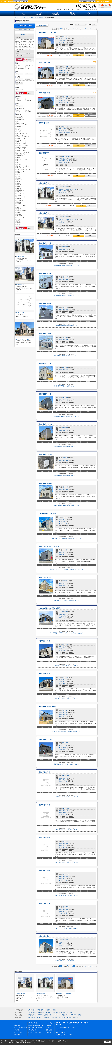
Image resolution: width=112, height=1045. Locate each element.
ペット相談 (20, 116)
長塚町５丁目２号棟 (44, 93)
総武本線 (61, 69)
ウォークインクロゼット (24, 159)
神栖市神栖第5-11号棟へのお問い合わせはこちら (66, 475)
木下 (67, 126)
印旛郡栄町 (48, 1010)
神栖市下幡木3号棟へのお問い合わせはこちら (66, 862)
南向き (19, 181)
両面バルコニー (21, 142)
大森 (67, 939)
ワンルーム (20, 65)
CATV (19, 164)
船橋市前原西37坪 (44, 153)
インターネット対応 (23, 166)
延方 (64, 554)
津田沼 (65, 162)
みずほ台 (69, 1012)
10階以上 (20, 174)
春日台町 (48, 1012)
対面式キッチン (21, 150)
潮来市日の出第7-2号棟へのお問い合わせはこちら (66, 600)
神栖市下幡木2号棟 (44, 805)
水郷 (64, 40)
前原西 (67, 156)
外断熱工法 (20, 219)
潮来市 (64, 550)
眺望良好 (20, 126)
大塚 (67, 186)
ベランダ (20, 130)
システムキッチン (22, 149)
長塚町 (67, 66)
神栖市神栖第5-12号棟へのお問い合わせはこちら (66, 505)
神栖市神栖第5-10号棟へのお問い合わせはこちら (66, 446)
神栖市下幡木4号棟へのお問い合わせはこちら (66, 895)
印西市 (64, 126)
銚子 (65, 70)
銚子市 (64, 66)
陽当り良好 (20, 118)
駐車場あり (20, 191)
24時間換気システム (23, 136)
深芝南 (67, 710)
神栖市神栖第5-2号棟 (45, 273)
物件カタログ (18, 1034)
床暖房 (19, 157)
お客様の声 (48, 1025)
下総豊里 (44, 1017)
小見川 (65, 38)
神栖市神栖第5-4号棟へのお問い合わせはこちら (66, 355)
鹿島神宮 (65, 249)
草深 (57, 1012)
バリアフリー (21, 217)
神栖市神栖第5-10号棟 (45, 424)
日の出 (67, 550)
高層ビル (20, 195)
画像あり (19, 111)
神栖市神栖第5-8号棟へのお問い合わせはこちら (66, 386)
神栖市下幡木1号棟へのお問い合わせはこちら (66, 797)
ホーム (17, 1023)
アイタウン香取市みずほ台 (22, 339)
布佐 (64, 130)
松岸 (65, 69)
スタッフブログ (50, 1027)
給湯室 (19, 212)
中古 (30, 49)
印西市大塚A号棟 (44, 183)
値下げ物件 (20, 55)
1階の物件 (20, 178)
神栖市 (64, 246)
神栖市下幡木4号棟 (44, 870)
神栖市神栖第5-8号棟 (45, 364)
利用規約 (17, 1030)
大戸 (64, 618)
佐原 (67, 517)
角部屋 (19, 183)
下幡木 (67, 775)
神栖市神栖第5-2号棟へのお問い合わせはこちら (66, 295)
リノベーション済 (22, 124)
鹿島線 (60, 249)
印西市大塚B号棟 (44, 213)
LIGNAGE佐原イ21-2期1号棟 (47, 513)
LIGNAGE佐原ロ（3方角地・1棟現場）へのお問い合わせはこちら (66, 633)
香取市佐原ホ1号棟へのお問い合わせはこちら (66, 698)
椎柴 (40, 1017)
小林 (64, 946)
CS (18, 161)
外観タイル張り (21, 143)
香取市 (64, 36)
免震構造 (20, 209)
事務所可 (20, 198)
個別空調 (20, 203)
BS (18, 162)
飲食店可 (20, 200)
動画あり (28, 111)
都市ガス (20, 222)
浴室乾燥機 (20, 155)
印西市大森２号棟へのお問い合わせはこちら (66, 961)
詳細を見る (78, 55)
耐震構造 (20, 185)
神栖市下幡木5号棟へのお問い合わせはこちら (66, 928)
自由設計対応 (21, 190)
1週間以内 (28, 100)
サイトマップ (18, 1032)
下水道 (19, 224)
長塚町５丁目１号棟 (44, 62)
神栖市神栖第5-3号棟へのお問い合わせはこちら (66, 325)
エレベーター (21, 197)
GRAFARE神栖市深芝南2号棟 (47, 706)
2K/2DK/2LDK (20, 67)
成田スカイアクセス (54, 1015)
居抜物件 (20, 202)
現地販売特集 (32, 1030)
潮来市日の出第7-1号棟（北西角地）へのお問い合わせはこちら (66, 569)
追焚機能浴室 (21, 154)
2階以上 (19, 173)
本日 (27, 99)
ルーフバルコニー (22, 133)
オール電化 (20, 135)
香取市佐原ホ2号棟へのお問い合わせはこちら (66, 665)
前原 (69, 159)
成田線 (60, 38)
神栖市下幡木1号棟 (44, 772)
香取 (64, 521)
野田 (67, 36)
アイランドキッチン (23, 152)
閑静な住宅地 (21, 119)
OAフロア (20, 216)
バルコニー (20, 131)
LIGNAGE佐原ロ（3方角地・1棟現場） (50, 608)
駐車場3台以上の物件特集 (35, 1027)
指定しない (20, 49)
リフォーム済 (21, 123)
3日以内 (19, 100)
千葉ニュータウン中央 (70, 189)
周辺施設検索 (49, 1030)
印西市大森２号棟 (44, 936)
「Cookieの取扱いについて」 (18, 1042)
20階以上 (20, 176)
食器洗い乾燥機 (21, 147)
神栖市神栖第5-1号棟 (45, 243)
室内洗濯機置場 (21, 210)
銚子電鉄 (61, 72)
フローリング (21, 207)
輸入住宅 (20, 221)
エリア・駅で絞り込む (24, 29)
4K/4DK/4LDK (20, 68)
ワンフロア (20, 193)
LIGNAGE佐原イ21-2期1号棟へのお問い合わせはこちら (66, 538)
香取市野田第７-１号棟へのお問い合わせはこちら (66, 764)
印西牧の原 (67, 132)
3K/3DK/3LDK (29, 67)
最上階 (19, 179)
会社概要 (17, 1025)
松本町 (43, 1012)
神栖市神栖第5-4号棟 (45, 333)
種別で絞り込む (25, 34)
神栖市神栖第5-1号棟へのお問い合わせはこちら (66, 265)
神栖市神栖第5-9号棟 (45, 394)
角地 (19, 188)
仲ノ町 (66, 72)
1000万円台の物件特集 (35, 1032)
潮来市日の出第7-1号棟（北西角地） (49, 546)
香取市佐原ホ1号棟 (44, 673)
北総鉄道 (61, 132)
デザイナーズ (21, 121)
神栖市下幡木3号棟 (44, 837)
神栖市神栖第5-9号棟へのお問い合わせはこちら (66, 416)
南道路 (19, 186)
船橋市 (64, 156)
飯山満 (68, 161)
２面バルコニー (21, 138)
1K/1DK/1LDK (29, 65)
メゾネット (20, 128)
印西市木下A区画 (44, 123)
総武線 (60, 162)
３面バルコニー (21, 140)
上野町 (53, 1012)
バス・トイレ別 (21, 205)
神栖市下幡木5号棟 (44, 903)
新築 (25, 49)
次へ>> (92, 29)
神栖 (67, 246)
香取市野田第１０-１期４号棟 (47, 32)
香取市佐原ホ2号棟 (44, 641)
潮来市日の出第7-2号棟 (45, 577)
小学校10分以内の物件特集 (36, 1025)
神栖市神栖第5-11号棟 (45, 454)
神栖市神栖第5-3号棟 (45, 303)
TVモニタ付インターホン (24, 169)
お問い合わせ (49, 1032)
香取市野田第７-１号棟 (45, 739)
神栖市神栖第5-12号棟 (45, 483)
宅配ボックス (21, 171)
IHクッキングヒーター (23, 145)
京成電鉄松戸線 (63, 159)
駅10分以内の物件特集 (35, 1023)
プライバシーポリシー (21, 1027)
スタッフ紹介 (49, 1023)
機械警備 (20, 214)
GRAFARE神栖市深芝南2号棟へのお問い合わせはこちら (66, 731)
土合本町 (30, 1012)
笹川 (64, 42)
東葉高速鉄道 (62, 161)
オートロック (21, 167)
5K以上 (28, 68)
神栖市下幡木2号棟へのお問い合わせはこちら (66, 829)
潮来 (64, 552)
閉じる (107, 1041)
